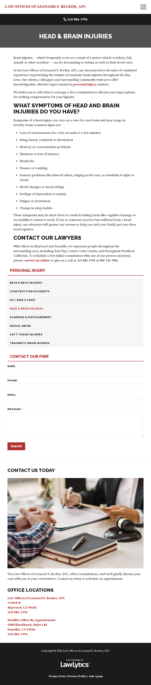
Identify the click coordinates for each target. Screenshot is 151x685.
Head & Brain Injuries (26, 308)
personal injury (85, 84)
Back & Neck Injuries (26, 282)
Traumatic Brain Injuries (30, 343)
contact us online (36, 260)
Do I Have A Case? (23, 300)
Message (15, 409)
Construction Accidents (30, 291)
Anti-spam (96, 676)
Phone (13, 380)
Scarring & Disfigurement (31, 317)
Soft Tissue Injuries (26, 334)
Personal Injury (27, 270)
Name (12, 366)
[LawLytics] (75, 663)
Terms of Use (57, 676)
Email (11, 395)
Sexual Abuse (20, 326)
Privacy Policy (77, 676)
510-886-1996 (77, 19)
